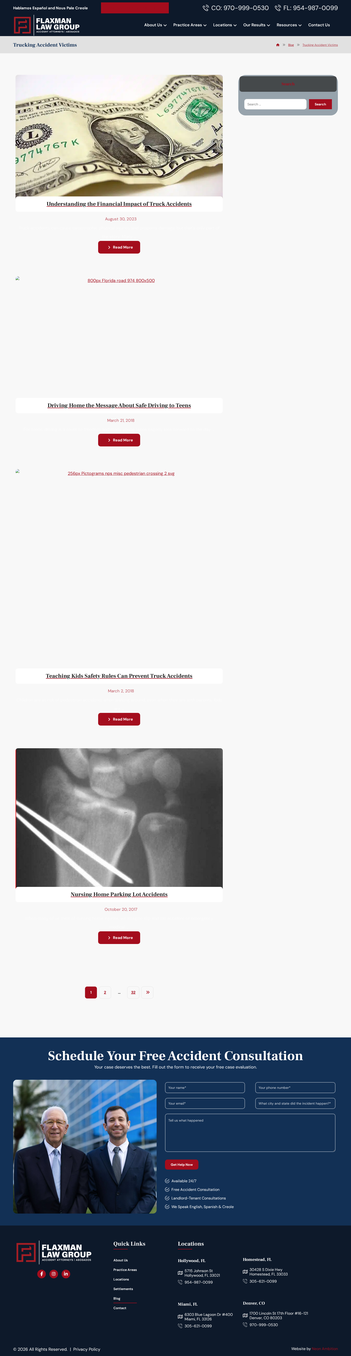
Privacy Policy (86, 1349)
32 (133, 992)
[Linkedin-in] (66, 1274)
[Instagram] (53, 1274)
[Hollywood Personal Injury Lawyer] (46, 25)
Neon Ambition (325, 1348)
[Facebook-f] (41, 1274)
